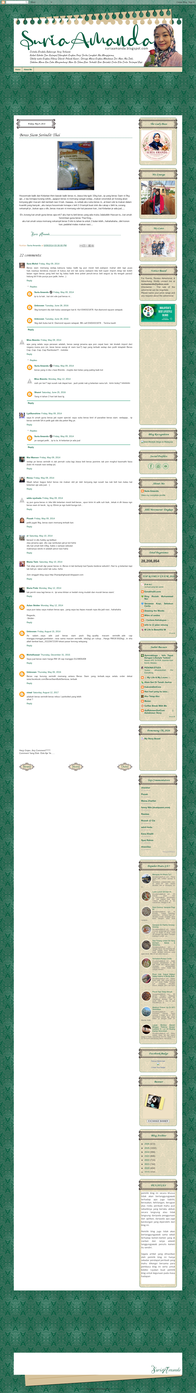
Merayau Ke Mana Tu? (161, 874)
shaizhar (145, 788)
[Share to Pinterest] (92, 245)
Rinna (30, 478)
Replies (33, 287)
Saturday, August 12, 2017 (46, 692)
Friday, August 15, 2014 (49, 631)
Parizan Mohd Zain (158, 1061)
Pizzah (30, 518)
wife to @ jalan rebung (156, 625)
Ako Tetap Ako (152, 696)
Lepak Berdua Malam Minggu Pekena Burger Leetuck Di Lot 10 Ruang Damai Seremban (163, 1028)
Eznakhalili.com (152, 591)
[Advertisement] (98, 95)
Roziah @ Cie (148, 821)
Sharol (37, 392)
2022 (147, 1160)
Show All (172, 633)
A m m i (148, 584)
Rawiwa (145, 814)
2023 (147, 1156)
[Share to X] (86, 245)
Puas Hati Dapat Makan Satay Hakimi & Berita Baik (163, 975)
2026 (147, 1144)
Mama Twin (32, 562)
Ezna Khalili (147, 834)
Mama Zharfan (148, 801)
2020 (147, 1168)
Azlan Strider (33, 605)
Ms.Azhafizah (116, 1389)
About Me (28, 70)
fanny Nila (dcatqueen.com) (155, 807)
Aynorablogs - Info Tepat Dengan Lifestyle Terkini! (158, 656)
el (27, 536)
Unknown (39, 305)
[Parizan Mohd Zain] (158, 1064)
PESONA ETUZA (152, 668)
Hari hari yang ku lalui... (156, 691)
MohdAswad (33, 655)
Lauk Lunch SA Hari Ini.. (162, 892)
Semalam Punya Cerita (162, 959)
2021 (147, 1164)
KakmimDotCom (152, 687)
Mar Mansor (33, 457)
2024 (147, 1152)
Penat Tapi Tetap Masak (162, 992)
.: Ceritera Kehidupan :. (156, 620)
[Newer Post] (26, 770)
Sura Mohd (32, 264)
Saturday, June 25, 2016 (54, 392)
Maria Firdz (32, 588)
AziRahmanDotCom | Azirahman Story (158, 711)
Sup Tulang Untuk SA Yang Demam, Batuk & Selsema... (163, 943)
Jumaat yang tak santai (154, 587)
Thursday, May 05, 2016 (49, 672)
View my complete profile (153, 495)
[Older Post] (124, 770)
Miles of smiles (152, 615)
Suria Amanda (41, 292)
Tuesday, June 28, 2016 (56, 305)
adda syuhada (34, 498)
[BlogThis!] (83, 245)
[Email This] (81, 245)
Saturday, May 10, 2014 (41, 536)
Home (18, 70)
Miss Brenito (33, 340)
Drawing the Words (154, 611)
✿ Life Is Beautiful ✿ (155, 630)
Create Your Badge (158, 1067)
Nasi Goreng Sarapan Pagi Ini (163, 908)
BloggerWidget (169, 852)
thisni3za (146, 847)
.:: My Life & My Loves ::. (157, 677)
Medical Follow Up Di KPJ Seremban (163, 1008)
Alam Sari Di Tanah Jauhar (158, 682)
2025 (147, 1148)
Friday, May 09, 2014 (49, 264)
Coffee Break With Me (155, 706)
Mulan (147, 701)
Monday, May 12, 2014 (59, 379)
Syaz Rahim (147, 840)
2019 (147, 1172)
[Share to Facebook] (89, 245)
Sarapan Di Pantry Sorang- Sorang (163, 926)
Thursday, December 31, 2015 (55, 655)
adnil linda (146, 827)
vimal (29, 692)
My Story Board (152, 739)
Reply (29, 280)
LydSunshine (33, 413)
